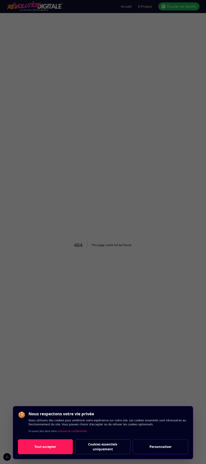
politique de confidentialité (72, 431)
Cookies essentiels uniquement (102, 446)
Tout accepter (45, 446)
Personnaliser (160, 446)
